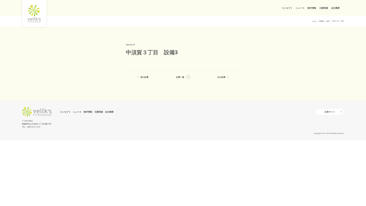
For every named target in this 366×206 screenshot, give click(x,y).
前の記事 (145, 77)
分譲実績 (323, 7)
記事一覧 (180, 77)
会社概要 (335, 7)
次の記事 (221, 77)
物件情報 (312, 7)
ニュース (300, 7)
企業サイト (329, 111)
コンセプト (287, 7)
